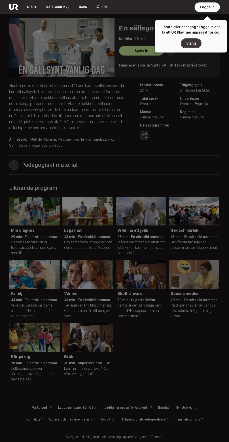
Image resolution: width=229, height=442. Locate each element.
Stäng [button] (191, 43)
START (31, 7)
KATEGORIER (55, 7)
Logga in (207, 7)
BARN (83, 7)
